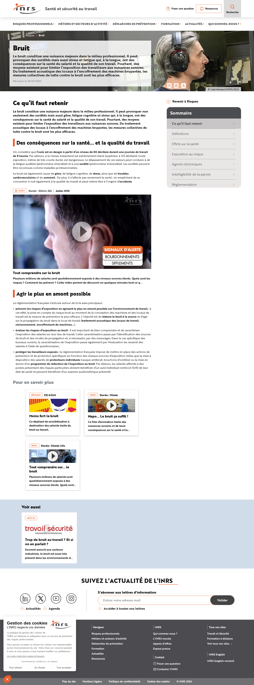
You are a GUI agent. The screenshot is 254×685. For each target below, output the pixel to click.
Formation (98, 648)
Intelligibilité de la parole (191, 174)
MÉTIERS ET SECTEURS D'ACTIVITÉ (82, 24)
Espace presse (161, 648)
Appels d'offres (162, 643)
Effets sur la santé (185, 144)
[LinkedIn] (25, 598)
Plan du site (69, 681)
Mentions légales (92, 681)
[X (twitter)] (40, 598)
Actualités (98, 653)
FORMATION (170, 24)
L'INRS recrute (162, 638)
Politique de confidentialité (124, 681)
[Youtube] (56, 598)
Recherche (232, 12)
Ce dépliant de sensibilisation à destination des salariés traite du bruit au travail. (50, 425)
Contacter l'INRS (167, 669)
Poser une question (183, 8)
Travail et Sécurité (218, 633)
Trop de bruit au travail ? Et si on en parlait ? (49, 541)
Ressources (211, 8)
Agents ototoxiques (187, 164)
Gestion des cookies (158, 681)
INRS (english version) (220, 661)
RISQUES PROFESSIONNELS (33, 24)
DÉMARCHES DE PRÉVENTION (134, 24)
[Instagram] (71, 598)
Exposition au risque (187, 154)
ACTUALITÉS (193, 24)
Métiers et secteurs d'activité (109, 638)
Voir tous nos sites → (220, 643)
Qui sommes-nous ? (165, 633)
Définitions (180, 133)
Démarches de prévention (107, 643)
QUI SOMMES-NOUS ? (223, 24)
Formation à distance (220, 638)
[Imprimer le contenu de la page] (176, 85)
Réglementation (184, 184)
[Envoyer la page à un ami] (169, 85)
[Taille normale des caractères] (183, 85)
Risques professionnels (106, 633)
